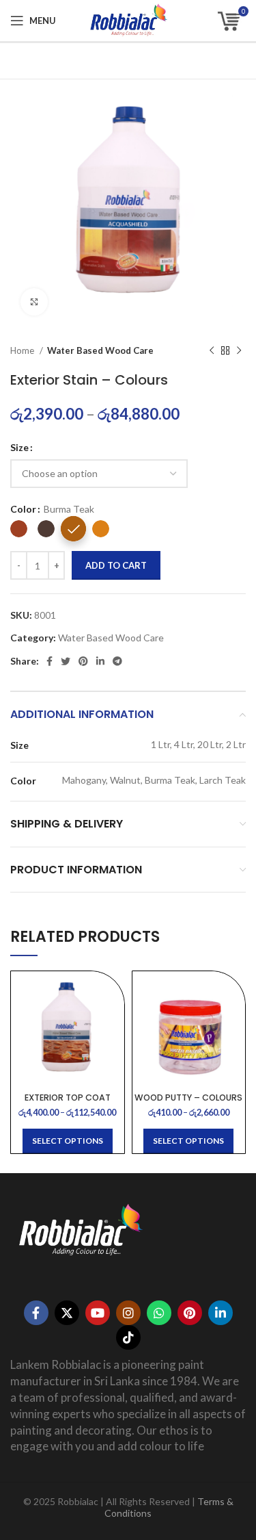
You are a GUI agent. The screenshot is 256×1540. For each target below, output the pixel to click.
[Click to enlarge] (34, 302)
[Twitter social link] (65, 661)
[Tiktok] (128, 1337)
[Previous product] (211, 351)
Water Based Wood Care (100, 350)
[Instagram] (128, 1312)
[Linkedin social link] (100, 661)
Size (19, 447)
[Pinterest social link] (83, 661)
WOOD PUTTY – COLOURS (188, 1097)
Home (23, 350)
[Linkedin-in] (220, 1312)
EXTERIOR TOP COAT (68, 1097)
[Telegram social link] (117, 661)
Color (23, 509)
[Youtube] (97, 1312)
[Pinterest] (189, 1312)
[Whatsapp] (159, 1312)
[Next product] (239, 351)
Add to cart (116, 565)
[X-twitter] (67, 1312)
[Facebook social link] (49, 661)
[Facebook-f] (36, 1312)
